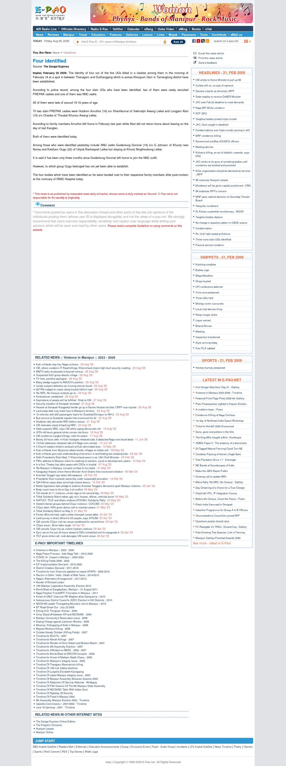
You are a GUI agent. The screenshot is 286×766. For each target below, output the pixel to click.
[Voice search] (165, 42)
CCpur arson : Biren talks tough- (60, 525)
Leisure (147, 34)
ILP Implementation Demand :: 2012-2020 (59, 564)
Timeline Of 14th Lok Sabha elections (57, 668)
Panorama (189, 34)
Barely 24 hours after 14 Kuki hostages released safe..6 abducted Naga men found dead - (92, 439)
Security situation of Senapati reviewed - (65, 403)
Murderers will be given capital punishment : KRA (223, 185)
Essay (125, 746)
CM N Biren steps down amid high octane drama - (70, 482)
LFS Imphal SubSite (201, 746)
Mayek (173, 34)
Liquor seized (203, 320)
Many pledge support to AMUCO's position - (67, 382)
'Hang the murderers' (207, 206)
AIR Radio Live (46, 29)
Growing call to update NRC (211, 476)
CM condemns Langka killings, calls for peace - (69, 436)
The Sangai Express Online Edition (55, 721)
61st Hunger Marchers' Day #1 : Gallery (218, 387)
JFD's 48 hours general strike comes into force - (69, 432)
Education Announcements (104, 746)
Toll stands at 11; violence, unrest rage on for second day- (75, 493)
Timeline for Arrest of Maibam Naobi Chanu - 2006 (64, 657)
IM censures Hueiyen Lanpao (212, 180)
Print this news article (210, 58)
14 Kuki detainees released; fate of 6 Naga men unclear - (74, 443)
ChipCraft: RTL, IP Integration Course (216, 493)
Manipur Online (44, 732)
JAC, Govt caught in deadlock (212, 124)
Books (196, 29)
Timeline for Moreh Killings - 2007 (55, 639)
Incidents (182, 746)
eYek (208, 29)
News (39, 34)
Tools (204, 34)
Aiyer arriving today (206, 342)
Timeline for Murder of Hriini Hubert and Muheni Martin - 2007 (70, 643)
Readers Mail (66, 746)
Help (108, 762)
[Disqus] (110, 292)
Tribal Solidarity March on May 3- (61, 511)
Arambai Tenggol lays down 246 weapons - (66, 475)
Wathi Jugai (91, 751)
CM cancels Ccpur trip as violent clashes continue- (71, 528)
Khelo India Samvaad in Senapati (214, 504)
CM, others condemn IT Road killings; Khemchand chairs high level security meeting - (90, 368)
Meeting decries (204, 147)
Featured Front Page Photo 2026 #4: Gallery (220, 398)
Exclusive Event (140, 746)
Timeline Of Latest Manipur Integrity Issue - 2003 (63, 675)
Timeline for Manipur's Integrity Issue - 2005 (60, 661)
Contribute (219, 34)
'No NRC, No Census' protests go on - (63, 393)
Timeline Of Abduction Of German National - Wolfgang (66, 682)
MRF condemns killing (208, 135)
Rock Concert (51, 751)
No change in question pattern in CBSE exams (221, 222)
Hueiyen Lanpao (45, 728)
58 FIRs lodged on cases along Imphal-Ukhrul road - (71, 389)
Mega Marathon (204, 275)
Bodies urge (202, 270)
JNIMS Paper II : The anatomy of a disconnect (221, 443)
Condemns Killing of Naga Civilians (215, 415)
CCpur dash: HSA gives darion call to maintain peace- (73, 507)
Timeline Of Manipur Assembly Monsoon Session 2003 (67, 678)
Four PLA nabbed (205, 348)
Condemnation (204, 228)
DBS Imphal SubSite (44, 746)
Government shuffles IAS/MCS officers (217, 141)
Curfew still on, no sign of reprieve (214, 85)
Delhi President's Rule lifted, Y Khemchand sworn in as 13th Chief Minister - (85, 457)
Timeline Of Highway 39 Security (54, 693)
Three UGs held (204, 298)
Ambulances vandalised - (57, 396)
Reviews (53, 34)
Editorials (81, 746)
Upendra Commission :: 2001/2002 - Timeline (61, 703)
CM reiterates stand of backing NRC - (63, 425)
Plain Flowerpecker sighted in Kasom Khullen (221, 404)
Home (56, 52)
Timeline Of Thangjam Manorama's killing (59, 664)
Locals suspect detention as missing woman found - (71, 385)
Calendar (133, 29)
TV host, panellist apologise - (59, 378)
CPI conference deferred (209, 286)
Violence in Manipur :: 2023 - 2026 (55, 550)
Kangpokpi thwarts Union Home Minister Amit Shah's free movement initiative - (87, 471)
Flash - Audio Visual (163, 746)
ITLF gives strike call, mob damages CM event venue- (72, 536)
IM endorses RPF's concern (211, 191)
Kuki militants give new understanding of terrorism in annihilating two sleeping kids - (89, 453)
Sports (38, 751)
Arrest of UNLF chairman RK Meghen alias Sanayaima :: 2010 (70, 596)
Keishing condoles (206, 264)
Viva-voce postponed (207, 292)
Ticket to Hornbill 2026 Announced (215, 426)
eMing (183, 29)
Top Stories (76, 751)
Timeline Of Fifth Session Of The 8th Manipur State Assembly (70, 686)
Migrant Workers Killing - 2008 (53, 628)
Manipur (69, 34)
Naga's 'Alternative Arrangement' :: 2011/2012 (61, 578)
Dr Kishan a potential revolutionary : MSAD (220, 211)
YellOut (118, 29)
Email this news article (211, 53)
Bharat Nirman (204, 326)
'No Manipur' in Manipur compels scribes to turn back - (73, 468)
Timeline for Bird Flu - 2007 (51, 636)
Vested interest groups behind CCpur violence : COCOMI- (75, 503)
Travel (83, 34)
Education (98, 34)
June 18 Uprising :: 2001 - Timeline (55, 707)
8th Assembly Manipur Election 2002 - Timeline (62, 700)
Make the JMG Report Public (212, 471)
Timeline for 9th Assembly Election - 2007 (59, 646)
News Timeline (223, 746)
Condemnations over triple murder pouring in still (223, 130)
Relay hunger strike (206, 314)
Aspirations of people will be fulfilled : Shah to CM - (71, 400)
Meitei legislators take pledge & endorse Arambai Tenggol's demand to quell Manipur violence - (95, 486)
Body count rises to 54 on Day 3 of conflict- (66, 489)
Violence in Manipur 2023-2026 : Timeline (219, 392)
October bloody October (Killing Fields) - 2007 (61, 632)
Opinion (248, 746)
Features (116, 34)
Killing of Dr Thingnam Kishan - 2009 (56, 610)
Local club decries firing (209, 309)
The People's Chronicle (49, 725)
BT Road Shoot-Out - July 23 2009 (55, 607)
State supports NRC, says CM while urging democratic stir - (76, 428)
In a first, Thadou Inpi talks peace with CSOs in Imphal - (73, 464)
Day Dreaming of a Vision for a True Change (220, 487)
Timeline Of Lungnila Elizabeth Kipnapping (60, 671)
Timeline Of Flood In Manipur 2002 (55, 696)
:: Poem (209, 409)
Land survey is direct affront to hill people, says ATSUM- (74, 518)
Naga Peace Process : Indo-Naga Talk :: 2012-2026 (64, 553)
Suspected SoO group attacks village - (64, 375)
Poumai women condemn (210, 245)
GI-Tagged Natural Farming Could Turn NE (219, 448)
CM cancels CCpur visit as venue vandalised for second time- (77, 521)
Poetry (237, 746)
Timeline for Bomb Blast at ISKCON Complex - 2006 (65, 653)
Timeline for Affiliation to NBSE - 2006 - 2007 (61, 650)
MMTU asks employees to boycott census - (67, 371)
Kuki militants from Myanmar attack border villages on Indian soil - (80, 450)
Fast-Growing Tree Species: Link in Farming (220, 532)
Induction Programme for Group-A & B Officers (222, 510)
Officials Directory (73, 29)
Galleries (132, 34)
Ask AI (178, 42)
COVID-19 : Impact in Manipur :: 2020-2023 (60, 557)
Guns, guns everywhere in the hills (215, 432)
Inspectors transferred (208, 337)
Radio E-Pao (99, 29)
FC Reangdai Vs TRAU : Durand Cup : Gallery (221, 526)
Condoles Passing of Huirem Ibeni (218, 454)
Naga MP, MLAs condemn (210, 107)
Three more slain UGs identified (213, 239)
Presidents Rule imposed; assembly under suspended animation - (79, 478)
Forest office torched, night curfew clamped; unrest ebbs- (74, 514)
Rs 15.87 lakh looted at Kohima (213, 234)
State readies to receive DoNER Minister (218, 96)
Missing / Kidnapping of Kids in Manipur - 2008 (62, 625)
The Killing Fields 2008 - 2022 (52, 560)
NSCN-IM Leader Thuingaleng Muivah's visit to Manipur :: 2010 (71, 603)
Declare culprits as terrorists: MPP (215, 91)
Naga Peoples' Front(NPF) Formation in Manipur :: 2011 (67, 593)
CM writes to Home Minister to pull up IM (218, 80)
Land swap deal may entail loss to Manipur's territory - (73, 410)
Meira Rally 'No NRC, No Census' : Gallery (219, 482)
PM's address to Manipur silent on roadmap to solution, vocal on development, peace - (90, 461)
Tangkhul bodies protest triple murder (216, 119)
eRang (148, 29)
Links (160, 34)
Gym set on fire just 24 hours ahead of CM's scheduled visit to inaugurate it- (84, 532)
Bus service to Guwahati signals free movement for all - (73, 418)
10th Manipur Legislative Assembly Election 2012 (63, 585)
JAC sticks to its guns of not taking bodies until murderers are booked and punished (221, 163)
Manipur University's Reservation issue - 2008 (61, 618)
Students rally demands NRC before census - (68, 421)
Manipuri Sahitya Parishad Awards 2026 (218, 538)
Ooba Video (166, 29)
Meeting (200, 331)
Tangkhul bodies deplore (209, 217)
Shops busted (203, 281)
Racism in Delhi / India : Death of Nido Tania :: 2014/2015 (67, 575)
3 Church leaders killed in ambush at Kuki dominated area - (76, 446)
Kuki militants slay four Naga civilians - (64, 364)
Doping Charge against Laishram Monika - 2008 (62, 621)
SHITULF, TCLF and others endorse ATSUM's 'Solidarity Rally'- (78, 500)
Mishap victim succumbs (210, 303)
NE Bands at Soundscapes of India (215, 465)
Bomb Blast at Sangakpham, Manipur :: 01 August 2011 (67, 589)
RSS (64, 751)
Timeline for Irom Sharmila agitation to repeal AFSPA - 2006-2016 (72, 571)
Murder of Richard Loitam (50, 582)
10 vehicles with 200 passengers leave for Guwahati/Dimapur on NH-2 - (82, 414)
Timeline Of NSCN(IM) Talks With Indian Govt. (62, 689)
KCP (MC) (201, 113)
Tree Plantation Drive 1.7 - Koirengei (216, 459)
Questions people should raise (212, 521)
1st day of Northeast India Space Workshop (220, 420)
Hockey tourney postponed (210, 367)
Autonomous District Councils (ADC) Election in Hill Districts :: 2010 (74, 600)
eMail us (236, 34)
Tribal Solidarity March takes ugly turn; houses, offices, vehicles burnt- (82, 496)
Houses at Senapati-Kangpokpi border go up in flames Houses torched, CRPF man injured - (93, 407)
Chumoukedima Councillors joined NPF (218, 515)
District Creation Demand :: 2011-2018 (57, 568)
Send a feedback (207, 62)
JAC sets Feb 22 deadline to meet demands (220, 102)
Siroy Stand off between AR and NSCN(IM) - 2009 (63, 614)
